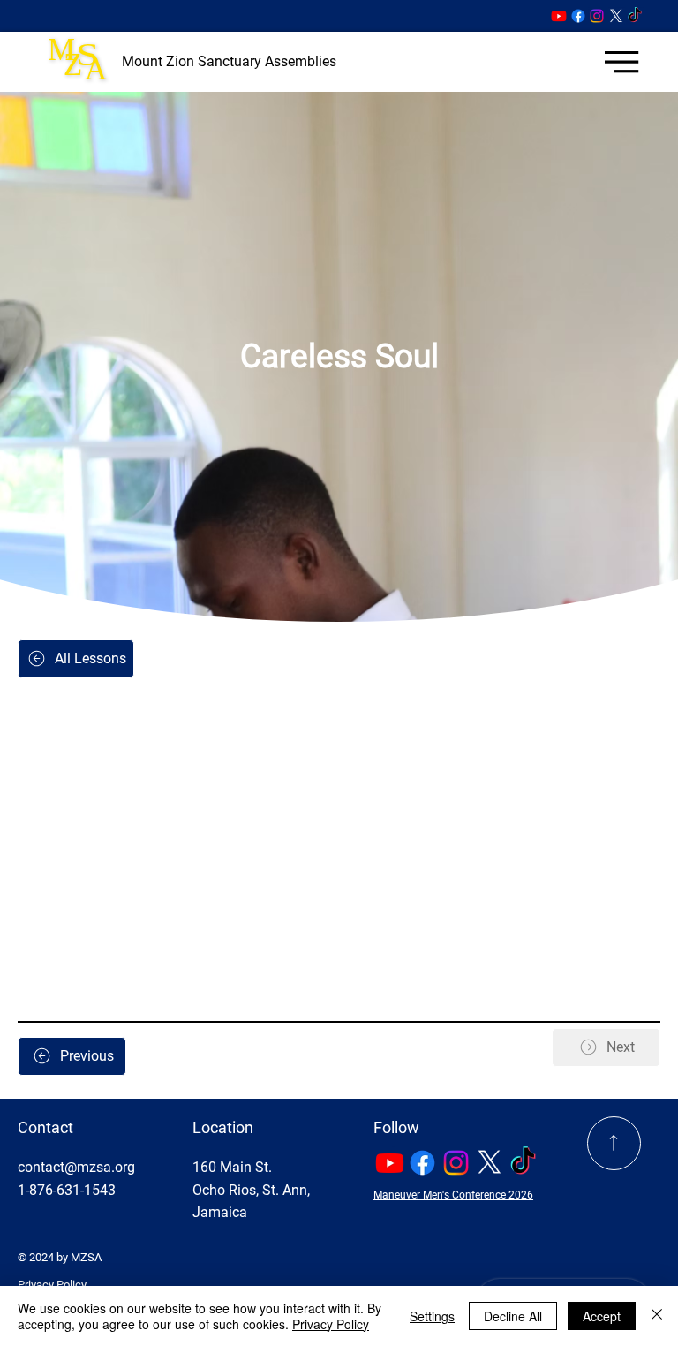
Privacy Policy (52, 1284)
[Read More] (614, 1143)
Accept (602, 1316)
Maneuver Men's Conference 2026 (453, 1195)
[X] (616, 16)
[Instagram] (597, 16)
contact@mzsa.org (76, 1167)
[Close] (656, 1316)
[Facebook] (578, 16)
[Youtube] (559, 16)
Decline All (513, 1316)
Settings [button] (432, 1316)
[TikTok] (635, 16)
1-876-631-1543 (67, 1190)
